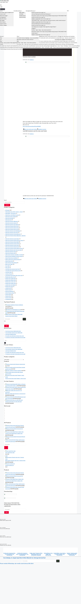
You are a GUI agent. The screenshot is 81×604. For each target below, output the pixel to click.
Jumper (1, 47)
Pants (40, 47)
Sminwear (64, 47)
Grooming (19, 49)
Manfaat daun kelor (9, 286)
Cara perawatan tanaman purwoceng (46, 42)
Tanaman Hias (8, 296)
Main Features (3, 22)
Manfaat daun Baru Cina (10, 277)
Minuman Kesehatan (9, 291)
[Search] (24, 319)
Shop (18, 36)
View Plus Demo (3, 18)
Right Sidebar (21, 12)
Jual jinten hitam (8, 272)
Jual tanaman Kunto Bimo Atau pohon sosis (13, 275)
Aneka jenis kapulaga (9, 218)
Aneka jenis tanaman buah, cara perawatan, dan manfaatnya (22, 554)
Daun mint (7, 267)
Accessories (20, 47)
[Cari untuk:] (15, 340)
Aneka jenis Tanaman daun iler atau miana (13, 250)
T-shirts (1, 49)
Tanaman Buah (8, 294)
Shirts (31, 47)
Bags (51, 47)
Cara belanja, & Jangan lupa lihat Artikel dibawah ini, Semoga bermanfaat (24, 558)
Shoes (23, 47)
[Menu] (1, 7)
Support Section (3, 23)
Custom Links (2, 14)
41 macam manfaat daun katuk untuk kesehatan (48, 41)
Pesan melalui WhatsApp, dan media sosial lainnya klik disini (16, 563)
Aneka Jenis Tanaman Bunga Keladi (12, 242)
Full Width (21, 14)
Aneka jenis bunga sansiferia (10, 216)
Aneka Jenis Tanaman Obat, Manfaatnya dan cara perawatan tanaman (36, 554)
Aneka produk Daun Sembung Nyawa (12, 259)
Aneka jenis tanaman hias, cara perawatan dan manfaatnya (9, 554)
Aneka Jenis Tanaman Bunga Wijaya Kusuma (14, 248)
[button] (1, 5)
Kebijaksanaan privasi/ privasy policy (46, 36)
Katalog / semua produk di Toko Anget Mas (8, 42)
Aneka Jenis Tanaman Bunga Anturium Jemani (14, 240)
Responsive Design (3, 15)
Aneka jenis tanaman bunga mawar (12, 245)
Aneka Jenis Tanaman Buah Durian (12, 227)
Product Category (3, 25)
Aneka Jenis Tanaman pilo (10, 253)
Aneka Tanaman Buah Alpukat (11, 262)
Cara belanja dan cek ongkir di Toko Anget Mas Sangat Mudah (44, 26)
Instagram (33, 28)
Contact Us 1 (55, 36)
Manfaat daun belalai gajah (10, 278)
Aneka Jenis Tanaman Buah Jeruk (11, 229)
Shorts (58, 47)
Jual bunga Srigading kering (10, 334)
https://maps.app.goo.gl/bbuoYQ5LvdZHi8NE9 (32, 126)
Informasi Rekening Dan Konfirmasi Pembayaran (41, 14)
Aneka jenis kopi (8, 219)
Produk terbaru (34, 33)
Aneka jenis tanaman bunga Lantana (12, 243)
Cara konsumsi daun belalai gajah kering (13, 331)
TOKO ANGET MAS (4, 2)
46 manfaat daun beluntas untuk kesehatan (45, 44)
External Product (22, 17)
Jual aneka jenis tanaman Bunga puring (12, 270)
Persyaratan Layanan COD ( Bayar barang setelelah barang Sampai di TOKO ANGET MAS (49, 15)
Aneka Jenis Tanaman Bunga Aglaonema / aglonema (15, 235)
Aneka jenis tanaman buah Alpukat (12, 224)
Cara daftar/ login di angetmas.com (7, 12)
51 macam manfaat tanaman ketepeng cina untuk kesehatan (65, 42)
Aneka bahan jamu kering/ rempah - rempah (14, 211)
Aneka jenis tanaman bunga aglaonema (12, 234)
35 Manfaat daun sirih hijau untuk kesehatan (63, 44)
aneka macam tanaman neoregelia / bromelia (14, 254)
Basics (12, 47)
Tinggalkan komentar (42, 129)
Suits (72, 47)
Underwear (34, 47)
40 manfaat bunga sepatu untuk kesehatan (66, 41)
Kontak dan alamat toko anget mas (38, 12)
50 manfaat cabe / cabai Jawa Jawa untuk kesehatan (27, 44)
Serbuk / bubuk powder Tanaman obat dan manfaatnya (72, 554)
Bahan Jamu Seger (9, 264)
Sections (1, 36)
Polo (22, 49)
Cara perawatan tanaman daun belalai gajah (13, 332)
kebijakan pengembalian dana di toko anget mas (41, 18)
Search (5, 200)
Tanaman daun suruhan (29, 57)
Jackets (60, 47)
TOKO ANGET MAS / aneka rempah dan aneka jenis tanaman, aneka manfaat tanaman (48, 20)
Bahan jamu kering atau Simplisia (30, 129)
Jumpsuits (9, 47)
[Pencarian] (6, 447)
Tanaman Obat (8, 297)
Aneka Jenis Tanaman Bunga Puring (12, 246)
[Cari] (5, 343)
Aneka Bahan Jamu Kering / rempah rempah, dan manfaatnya (60, 554)
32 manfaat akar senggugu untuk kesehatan (63, 39)
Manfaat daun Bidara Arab (10, 280)
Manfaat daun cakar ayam (10, 281)
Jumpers (76, 47)
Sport (25, 47)
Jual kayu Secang (8, 273)
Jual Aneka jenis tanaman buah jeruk (12, 269)
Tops (12, 49)
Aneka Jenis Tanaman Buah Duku (11, 226)
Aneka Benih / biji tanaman (10, 213)
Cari (5, 321)
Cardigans (5, 49)
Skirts (6, 47)
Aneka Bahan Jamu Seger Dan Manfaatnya (48, 554)
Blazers (69, 47)
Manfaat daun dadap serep (10, 283)
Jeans (4, 47)
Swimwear (16, 47)
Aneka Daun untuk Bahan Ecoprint (12, 215)
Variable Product (22, 15)
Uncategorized (3, 17)
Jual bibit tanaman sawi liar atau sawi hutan (35, 131)
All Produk (7, 210)
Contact (1, 44)
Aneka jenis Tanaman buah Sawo (11, 232)
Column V (55, 47)
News (73, 44)
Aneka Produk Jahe (9, 261)
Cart (1, 39)
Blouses (28, 47)
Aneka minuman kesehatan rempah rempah (13, 256)
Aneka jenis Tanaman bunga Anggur (12, 238)
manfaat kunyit (8, 288)
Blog (1, 41)
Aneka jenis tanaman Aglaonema (11, 221)
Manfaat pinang (8, 289)
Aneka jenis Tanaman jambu (10, 251)
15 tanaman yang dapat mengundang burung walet (15, 337)
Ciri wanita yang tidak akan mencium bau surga (14, 352)
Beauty (37, 47)
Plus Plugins (2, 20)
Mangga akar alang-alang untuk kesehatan (66, 36)
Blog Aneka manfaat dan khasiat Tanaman (25, 39)
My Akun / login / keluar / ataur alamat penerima (26, 42)
